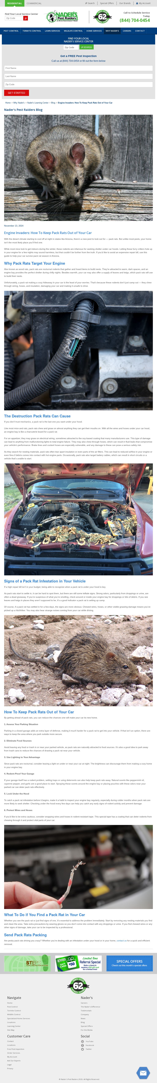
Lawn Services (52, 30)
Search (91, 3)
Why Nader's (112, 30)
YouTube (89, 1041)
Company (85, 1014)
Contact (140, 30)
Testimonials (86, 1010)
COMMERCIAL (34, 3)
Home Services (94, 30)
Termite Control (32, 30)
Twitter (89, 1049)
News (83, 1018)
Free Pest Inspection (15, 1049)
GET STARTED (16, 93)
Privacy (10, 1068)
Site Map (10, 1030)
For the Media (86, 1030)
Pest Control (11, 30)
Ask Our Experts (13, 1060)
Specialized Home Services (18, 1018)
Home (8, 103)
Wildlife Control (73, 30)
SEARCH (87, 47)
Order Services (13, 1053)
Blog (53, 103)
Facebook (90, 1045)
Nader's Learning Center (37, 103)
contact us (122, 940)
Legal (9, 1064)
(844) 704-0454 (135, 20)
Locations (11, 1022)
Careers (127, 30)
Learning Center (14, 1026)
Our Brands (125, 3)
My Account (12, 1057)
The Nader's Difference (90, 1007)
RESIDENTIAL (14, 3)
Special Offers (107, 3)
